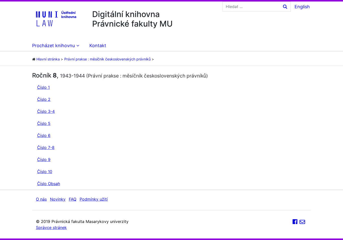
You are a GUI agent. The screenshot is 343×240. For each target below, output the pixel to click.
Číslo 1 (43, 87)
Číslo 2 (43, 99)
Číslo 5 (43, 123)
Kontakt (97, 45)
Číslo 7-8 (45, 147)
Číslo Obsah (48, 183)
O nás (41, 199)
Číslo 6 (43, 135)
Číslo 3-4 (46, 111)
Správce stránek (51, 227)
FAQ (72, 199)
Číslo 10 (44, 171)
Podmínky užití (94, 199)
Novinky (58, 199)
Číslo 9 (43, 159)
